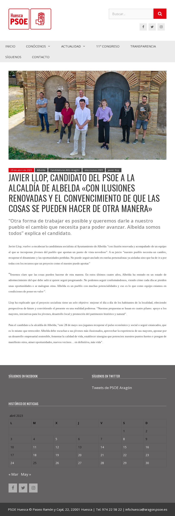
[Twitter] (152, 27)
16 (147, 447)
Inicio (10, 46)
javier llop (113, 170)
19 (57, 455)
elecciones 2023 (94, 170)
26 (57, 463)
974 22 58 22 (112, 509)
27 (80, 463)
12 (57, 447)
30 (147, 463)
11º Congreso (108, 46)
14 (102, 447)
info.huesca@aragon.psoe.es (146, 509)
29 (125, 463)
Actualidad (71, 46)
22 (125, 455)
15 (125, 447)
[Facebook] (143, 27)
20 (80, 455)
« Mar (13, 474)
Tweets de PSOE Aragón (112, 387)
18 (34, 455)
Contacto (41, 57)
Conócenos (36, 46)
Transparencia (143, 46)
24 (12, 463)
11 (34, 447)
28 (102, 463)
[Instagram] (161, 27)
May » (26, 474)
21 (102, 455)
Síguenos (13, 57)
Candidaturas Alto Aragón (65, 170)
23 (147, 455)
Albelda (41, 170)
